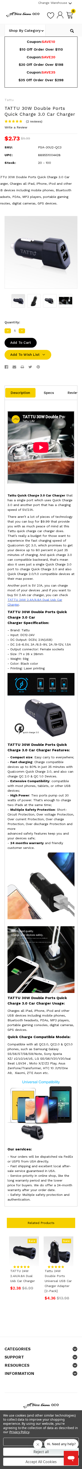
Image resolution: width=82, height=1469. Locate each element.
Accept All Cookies (41, 1461)
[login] (60, 14)
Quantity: (12, 322)
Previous (9, 1271)
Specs (49, 393)
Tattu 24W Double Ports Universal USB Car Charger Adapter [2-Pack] (58, 1281)
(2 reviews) (34, 121)
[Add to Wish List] (50, 15)
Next (73, 1271)
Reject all (41, 1451)
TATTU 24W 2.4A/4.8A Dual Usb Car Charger (22, 1276)
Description (20, 393)
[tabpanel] (24, 1265)
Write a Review (16, 127)
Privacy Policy (19, 1432)
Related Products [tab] (41, 1223)
